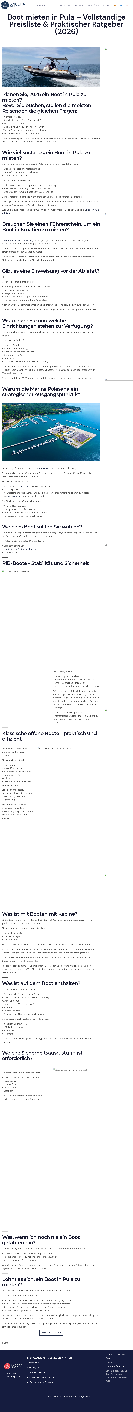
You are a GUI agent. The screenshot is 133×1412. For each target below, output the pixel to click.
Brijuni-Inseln (23, 486)
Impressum (12, 1373)
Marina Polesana (45, 468)
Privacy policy (13, 1376)
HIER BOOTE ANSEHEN (51, 1333)
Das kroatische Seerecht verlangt (18, 240)
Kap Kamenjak (15, 496)
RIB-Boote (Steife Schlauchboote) (19, 549)
